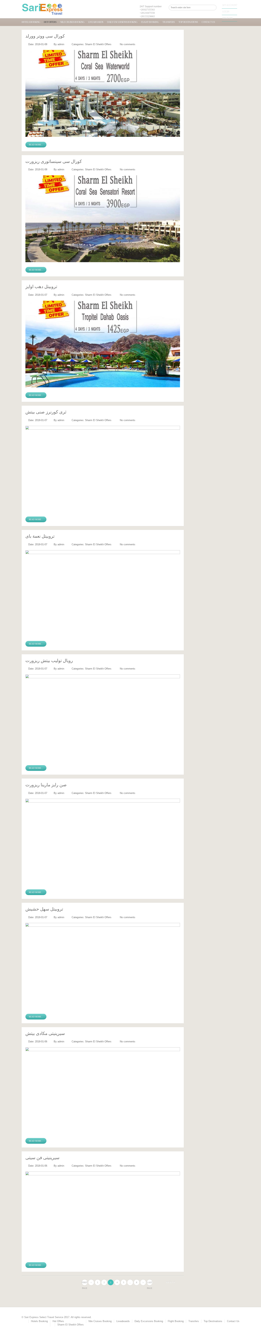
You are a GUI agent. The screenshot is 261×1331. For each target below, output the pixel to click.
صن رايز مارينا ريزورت (46, 784)
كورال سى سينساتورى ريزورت (53, 161)
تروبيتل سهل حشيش (44, 909)
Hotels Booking (31, 22)
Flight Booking (150, 22)
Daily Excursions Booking (122, 22)
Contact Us (208, 22)
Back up (170, 1282)
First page (85, 1283)
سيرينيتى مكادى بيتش (45, 1033)
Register (227, 18)
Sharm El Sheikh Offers (98, 44)
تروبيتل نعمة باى (39, 536)
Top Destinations (188, 22)
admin (61, 44)
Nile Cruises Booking (72, 22)
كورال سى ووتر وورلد (45, 36)
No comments (127, 44)
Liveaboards (95, 22)
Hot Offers (50, 22)
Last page (149, 1283)
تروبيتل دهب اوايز (41, 286)
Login (225, 11)
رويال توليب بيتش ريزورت (49, 660)
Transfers (168, 22)
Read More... (36, 144)
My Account (229, 5)
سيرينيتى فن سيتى (42, 1157)
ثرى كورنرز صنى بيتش (45, 412)
